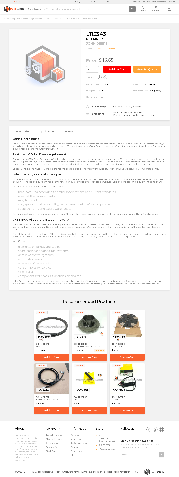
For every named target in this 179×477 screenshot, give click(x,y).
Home (6, 19)
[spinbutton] (92, 69)
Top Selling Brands (20, 19)
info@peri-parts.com (107, 449)
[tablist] (89, 131)
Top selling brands (54, 435)
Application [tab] (46, 131)
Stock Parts (51, 451)
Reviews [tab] (68, 131)
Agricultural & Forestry (40, 19)
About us (136, 2)
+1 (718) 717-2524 (16, 2)
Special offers (52, 447)
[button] (97, 68)
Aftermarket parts (54, 439)
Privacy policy (77, 451)
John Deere (58, 19)
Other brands (52, 443)
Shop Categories (36, 9)
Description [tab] (22, 131)
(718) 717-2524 (104, 445)
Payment (171, 2)
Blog (73, 455)
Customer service (159, 2)
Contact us (146, 2)
